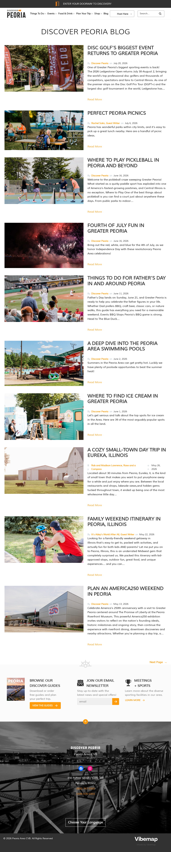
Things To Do (37, 13)
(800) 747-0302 (85, 788)
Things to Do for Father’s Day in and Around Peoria (127, 281)
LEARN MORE (132, 700)
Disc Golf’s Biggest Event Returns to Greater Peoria (123, 50)
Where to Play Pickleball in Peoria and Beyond (123, 163)
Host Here (122, 13)
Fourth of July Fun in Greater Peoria (116, 228)
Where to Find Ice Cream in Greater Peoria (123, 399)
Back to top (85, 722)
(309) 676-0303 (85, 794)
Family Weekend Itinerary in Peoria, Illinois (124, 522)
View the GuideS (42, 705)
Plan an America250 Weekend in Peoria (125, 591)
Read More (95, 99)
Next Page (158, 662)
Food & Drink (65, 13)
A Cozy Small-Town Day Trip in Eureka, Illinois (127, 453)
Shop (97, 13)
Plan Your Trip (83, 13)
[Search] (160, 14)
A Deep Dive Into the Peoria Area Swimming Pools (122, 346)
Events (51, 13)
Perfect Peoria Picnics (117, 113)
